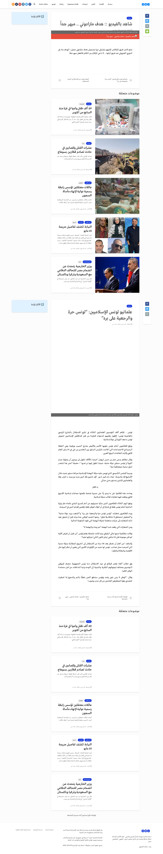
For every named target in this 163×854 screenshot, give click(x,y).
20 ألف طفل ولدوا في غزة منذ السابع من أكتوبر (75, 110)
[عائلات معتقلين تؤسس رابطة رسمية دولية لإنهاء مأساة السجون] (117, 196)
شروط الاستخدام (49, 830)
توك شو (81, 222)
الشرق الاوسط (87, 262)
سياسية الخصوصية (38, 830)
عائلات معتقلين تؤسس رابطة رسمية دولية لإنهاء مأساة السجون (75, 191)
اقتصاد (101, 4)
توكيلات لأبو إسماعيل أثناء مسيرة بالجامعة (81, 815)
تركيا (80, 262)
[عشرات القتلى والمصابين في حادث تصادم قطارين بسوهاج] (117, 156)
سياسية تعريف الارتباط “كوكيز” (23, 830)
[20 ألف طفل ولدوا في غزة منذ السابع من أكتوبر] (117, 117)
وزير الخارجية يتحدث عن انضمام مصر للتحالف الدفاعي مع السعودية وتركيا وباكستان (74, 270)
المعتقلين (81, 183)
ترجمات (84, 4)
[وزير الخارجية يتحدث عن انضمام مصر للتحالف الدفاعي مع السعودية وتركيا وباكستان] (117, 275)
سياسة (110, 4)
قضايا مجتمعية (72, 4)
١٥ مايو (74, 222)
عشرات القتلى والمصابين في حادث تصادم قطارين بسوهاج (75, 150)
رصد (83, 143)
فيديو (53, 4)
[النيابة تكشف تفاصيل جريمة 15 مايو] (117, 235)
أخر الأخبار (88, 183)
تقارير (93, 4)
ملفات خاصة (43, 4)
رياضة (61, 4)
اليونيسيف (82, 104)
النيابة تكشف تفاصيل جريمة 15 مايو (75, 229)
